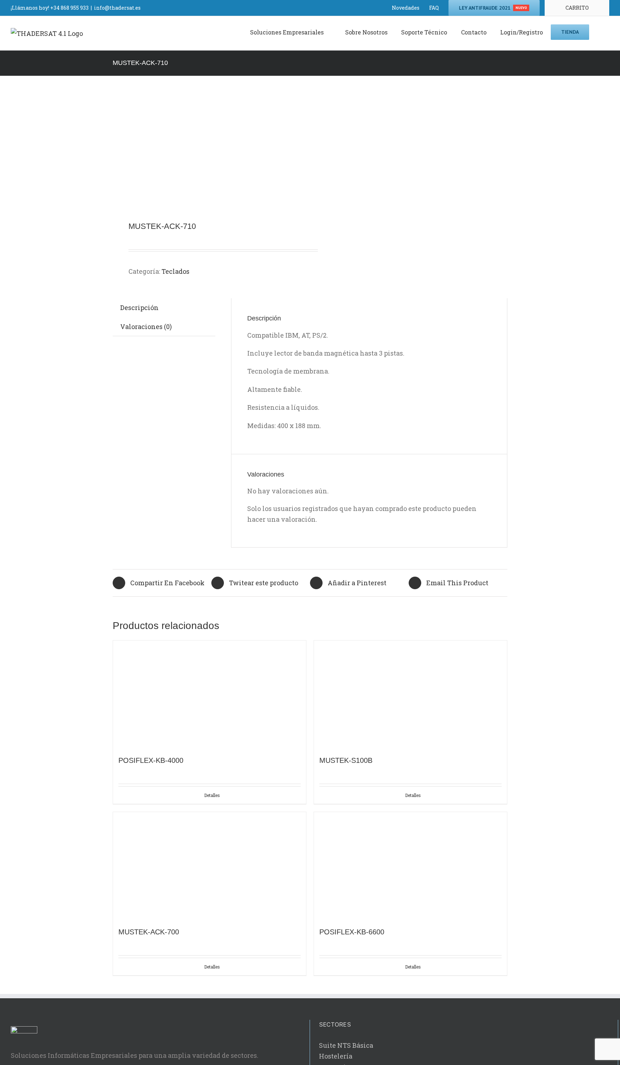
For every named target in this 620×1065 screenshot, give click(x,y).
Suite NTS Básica (346, 1045)
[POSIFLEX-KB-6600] (410, 866)
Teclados (175, 271)
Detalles (212, 795)
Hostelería (335, 1056)
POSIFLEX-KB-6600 (351, 932)
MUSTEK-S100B (345, 760)
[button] (599, 31)
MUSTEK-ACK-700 (148, 932)
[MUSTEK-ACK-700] (209, 866)
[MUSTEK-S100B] (410, 694)
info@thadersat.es (117, 7)
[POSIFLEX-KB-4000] (209, 694)
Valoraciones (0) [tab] (146, 326)
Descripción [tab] (139, 307)
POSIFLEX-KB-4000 (150, 760)
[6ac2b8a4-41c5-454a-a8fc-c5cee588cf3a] (207, 149)
